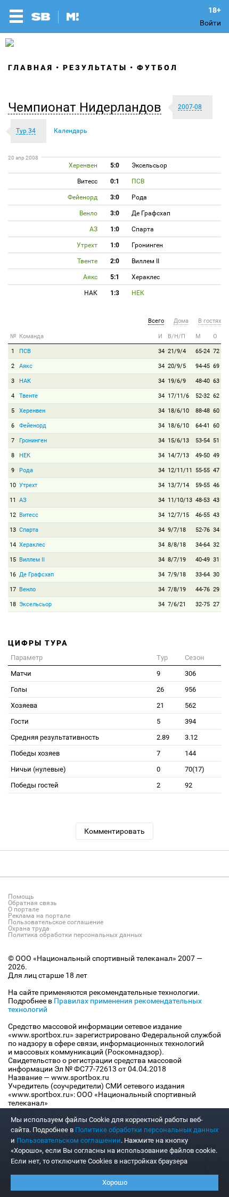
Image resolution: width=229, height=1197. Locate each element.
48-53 (202, 500)
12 (13, 515)
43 (216, 500)
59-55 (202, 485)
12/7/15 (178, 515)
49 (216, 455)
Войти (210, 23)
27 (216, 604)
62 (216, 395)
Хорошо (114, 1182)
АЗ (23, 500)
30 (216, 574)
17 (13, 589)
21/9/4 (177, 351)
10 (13, 485)
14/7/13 (178, 455)
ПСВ (25, 351)
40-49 (202, 559)
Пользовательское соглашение (55, 922)
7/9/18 (177, 574)
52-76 (202, 529)
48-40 (202, 381)
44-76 (202, 589)
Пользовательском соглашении (69, 1140)
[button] (87, 107)
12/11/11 (180, 470)
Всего (156, 320)
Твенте (28, 395)
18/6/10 (178, 410)
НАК (25, 381)
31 (216, 559)
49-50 (202, 455)
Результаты (95, 67)
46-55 (202, 515)
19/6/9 (177, 381)
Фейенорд (32, 425)
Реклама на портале (39, 916)
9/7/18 (177, 529)
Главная (30, 67)
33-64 (202, 574)
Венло (27, 589)
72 (216, 351)
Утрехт (28, 485)
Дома (181, 320)
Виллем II (32, 559)
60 (216, 410)
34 (161, 351)
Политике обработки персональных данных (146, 1130)
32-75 (202, 604)
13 (13, 529)
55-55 (202, 470)
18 (13, 604)
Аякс (25, 366)
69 (216, 366)
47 (216, 470)
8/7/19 (177, 559)
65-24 (202, 351)
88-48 (202, 410)
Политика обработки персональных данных (75, 935)
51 (216, 440)
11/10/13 (180, 500)
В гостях (209, 320)
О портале (23, 909)
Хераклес (32, 544)
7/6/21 (177, 604)
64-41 (202, 425)
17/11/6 (178, 395)
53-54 (202, 440)
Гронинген (33, 440)
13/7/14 (178, 485)
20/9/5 (177, 366)
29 (216, 589)
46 (216, 485)
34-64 (202, 544)
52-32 (202, 395)
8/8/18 (177, 544)
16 (13, 574)
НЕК (24, 455)
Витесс (28, 515)
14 (13, 544)
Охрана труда (29, 928)
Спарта (28, 529)
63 (216, 381)
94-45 (202, 366)
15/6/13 (178, 440)
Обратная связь (32, 903)
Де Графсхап (36, 574)
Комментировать (114, 831)
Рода (26, 470)
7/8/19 (177, 589)
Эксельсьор (35, 604)
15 (13, 559)
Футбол (157, 67)
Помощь (21, 896)
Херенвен (32, 410)
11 (13, 500)
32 (216, 544)
